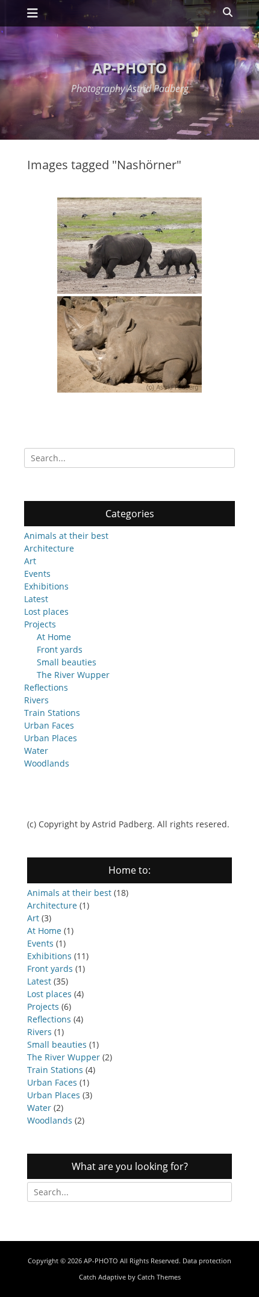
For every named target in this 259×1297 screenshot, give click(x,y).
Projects (40, 624)
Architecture (49, 548)
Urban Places (50, 738)
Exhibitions (46, 586)
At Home (54, 636)
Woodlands (46, 763)
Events (37, 573)
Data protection (207, 1260)
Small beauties (66, 662)
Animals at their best (66, 535)
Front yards (60, 649)
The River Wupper (73, 674)
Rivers (36, 700)
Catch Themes (159, 1276)
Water (36, 750)
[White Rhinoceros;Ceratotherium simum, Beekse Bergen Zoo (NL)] (129, 246)
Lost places (46, 611)
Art (30, 561)
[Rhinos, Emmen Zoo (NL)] (129, 344)
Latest (36, 599)
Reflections (46, 687)
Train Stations (52, 712)
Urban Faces (49, 725)
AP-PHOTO (129, 68)
